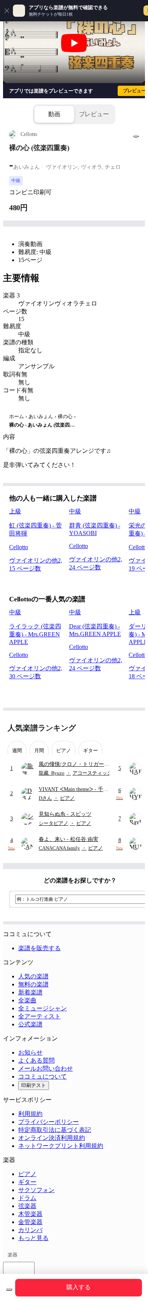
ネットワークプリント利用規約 (60, 1146)
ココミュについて (42, 1076)
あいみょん (40, 416)
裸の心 (65, 416)
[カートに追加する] (9, 1289)
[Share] (136, 136)
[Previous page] (120, 728)
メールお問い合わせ (45, 1068)
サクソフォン (36, 1190)
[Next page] (133, 728)
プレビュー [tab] (94, 114)
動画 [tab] (54, 114)
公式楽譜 (30, 1024)
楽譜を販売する (39, 948)
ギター (27, 1182)
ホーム (16, 416)
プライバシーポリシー (48, 1122)
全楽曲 (27, 1000)
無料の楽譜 (33, 984)
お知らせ (30, 1052)
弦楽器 (27, 1206)
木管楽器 (30, 1214)
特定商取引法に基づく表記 (54, 1130)
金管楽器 (30, 1222)
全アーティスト (39, 1016)
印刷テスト (33, 1085)
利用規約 (30, 1114)
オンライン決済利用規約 (51, 1138)
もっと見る (33, 1238)
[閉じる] (6, 10)
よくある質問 (36, 1060)
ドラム (27, 1198)
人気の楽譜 (33, 976)
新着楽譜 (30, 992)
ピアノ (27, 1174)
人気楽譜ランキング (42, 728)
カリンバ (30, 1230)
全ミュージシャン (42, 1008)
